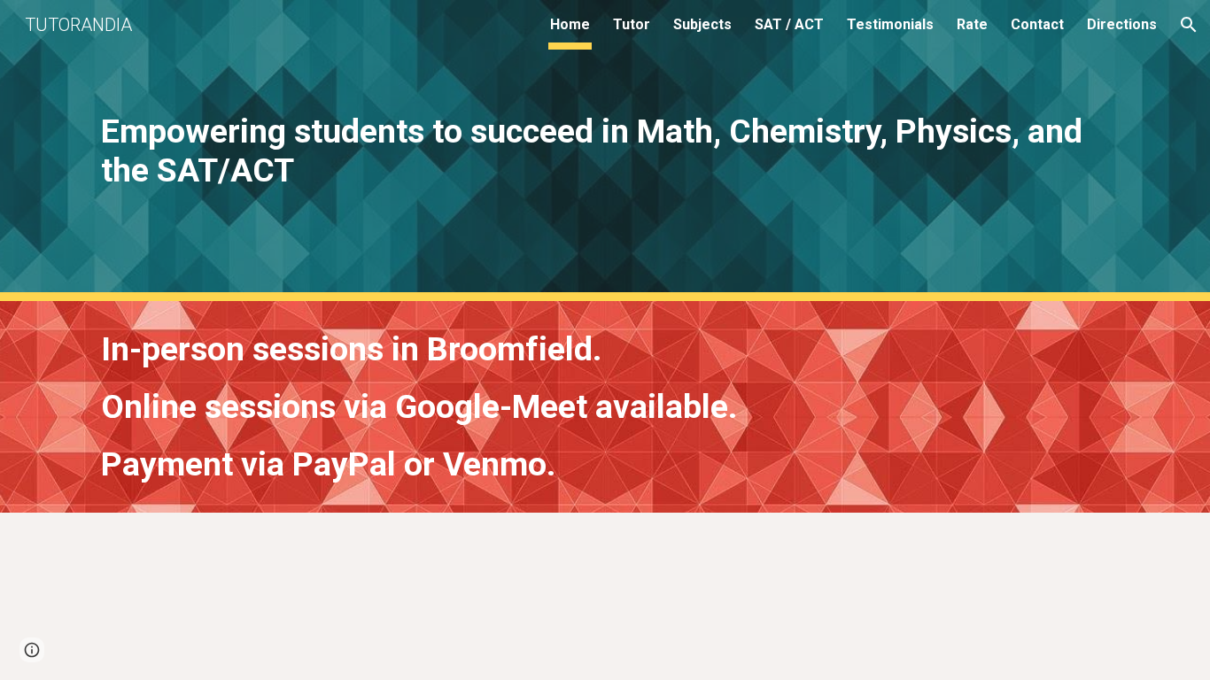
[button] (1188, 25)
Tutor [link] (631, 24)
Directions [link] (1122, 24)
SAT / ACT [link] (789, 24)
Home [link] (570, 24)
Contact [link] (1037, 24)
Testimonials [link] (890, 24)
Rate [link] (972, 24)
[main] (605, 150)
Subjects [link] (702, 24)
